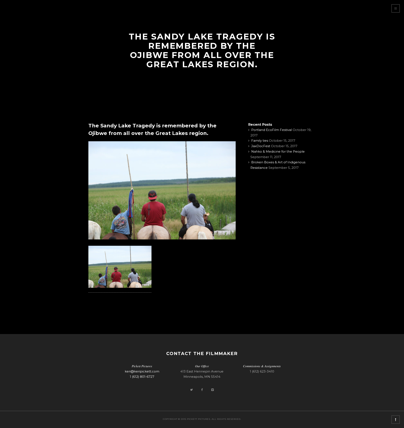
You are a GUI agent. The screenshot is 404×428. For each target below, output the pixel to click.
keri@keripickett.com (142, 371)
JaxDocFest (260, 146)
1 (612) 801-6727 (142, 377)
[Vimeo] (212, 390)
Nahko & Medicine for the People (278, 151)
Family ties (259, 141)
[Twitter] (192, 390)
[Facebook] (202, 390)
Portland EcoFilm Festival (271, 130)
